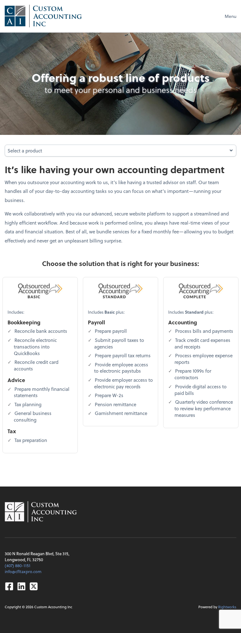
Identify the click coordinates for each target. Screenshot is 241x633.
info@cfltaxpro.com (23, 571)
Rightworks (227, 606)
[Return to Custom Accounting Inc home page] (43, 16)
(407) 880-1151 (17, 565)
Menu (230, 16)
